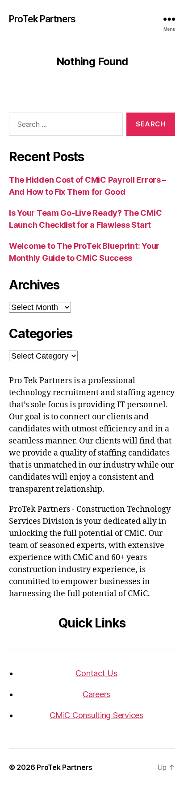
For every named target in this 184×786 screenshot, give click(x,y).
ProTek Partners (42, 19)
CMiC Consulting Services (96, 715)
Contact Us (96, 673)
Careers (96, 694)
